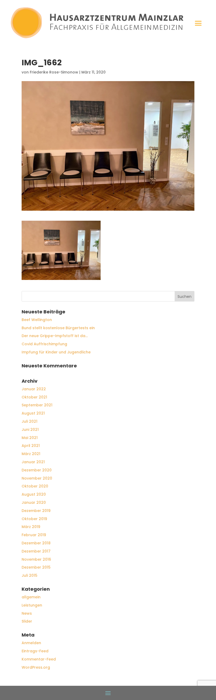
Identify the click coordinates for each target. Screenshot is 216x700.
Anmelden (31, 642)
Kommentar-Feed (39, 659)
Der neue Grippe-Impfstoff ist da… (55, 335)
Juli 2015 (29, 575)
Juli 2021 (29, 421)
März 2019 (31, 526)
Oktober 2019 (34, 518)
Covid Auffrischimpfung (44, 344)
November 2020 (37, 478)
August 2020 (34, 494)
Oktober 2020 (35, 486)
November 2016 (36, 559)
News (27, 613)
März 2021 (31, 453)
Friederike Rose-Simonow (54, 72)
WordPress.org (36, 667)
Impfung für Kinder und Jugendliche (56, 352)
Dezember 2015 (36, 567)
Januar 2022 (34, 389)
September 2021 (37, 405)
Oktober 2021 (34, 397)
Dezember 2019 (36, 510)
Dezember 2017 (36, 551)
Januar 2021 (33, 462)
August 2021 (33, 413)
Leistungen (32, 605)
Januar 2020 (34, 502)
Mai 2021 (30, 437)
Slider (27, 621)
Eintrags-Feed (35, 651)
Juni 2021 (30, 429)
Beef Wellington (37, 319)
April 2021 (31, 445)
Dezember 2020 (37, 470)
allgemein (31, 597)
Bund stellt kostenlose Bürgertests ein (58, 328)
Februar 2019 (34, 535)
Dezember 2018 (36, 543)
